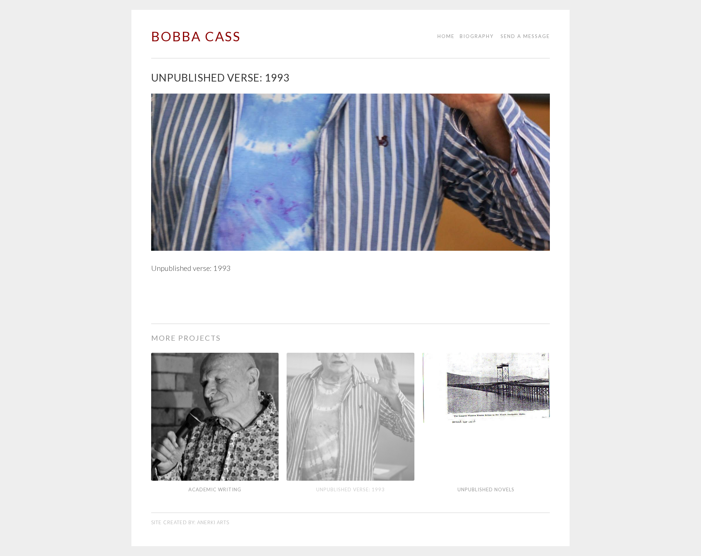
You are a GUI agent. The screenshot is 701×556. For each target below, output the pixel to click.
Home (446, 36)
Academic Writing (214, 489)
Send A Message (525, 36)
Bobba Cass (196, 36)
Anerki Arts (213, 522)
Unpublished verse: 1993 (350, 489)
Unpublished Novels (485, 489)
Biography (477, 36)
